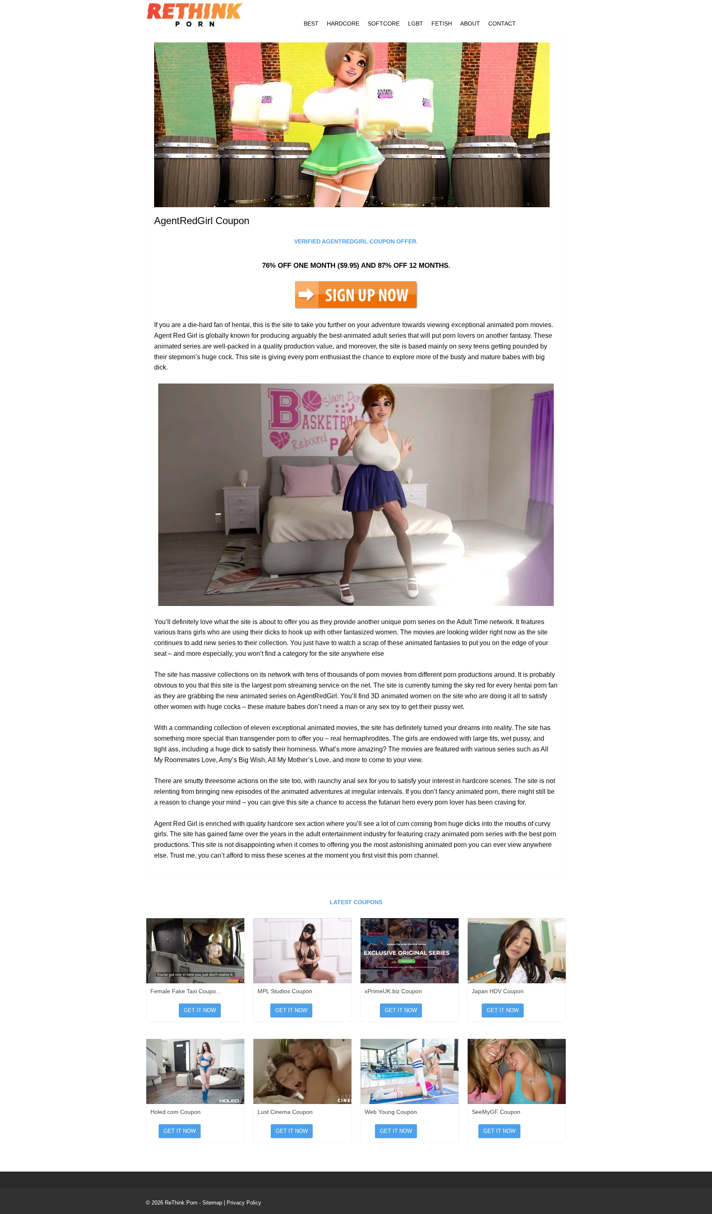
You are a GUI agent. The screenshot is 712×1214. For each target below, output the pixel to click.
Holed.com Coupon (175, 1112)
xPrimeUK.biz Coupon (393, 991)
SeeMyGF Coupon (496, 1112)
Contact (502, 23)
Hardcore (343, 23)
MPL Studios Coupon (285, 991)
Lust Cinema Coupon (285, 1112)
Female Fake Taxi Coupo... (185, 991)
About (470, 23)
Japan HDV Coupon (498, 991)
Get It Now (200, 1010)
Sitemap (212, 1203)
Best (311, 23)
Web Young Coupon (391, 1112)
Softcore (384, 23)
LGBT (415, 23)
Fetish (441, 23)
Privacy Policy (244, 1203)
